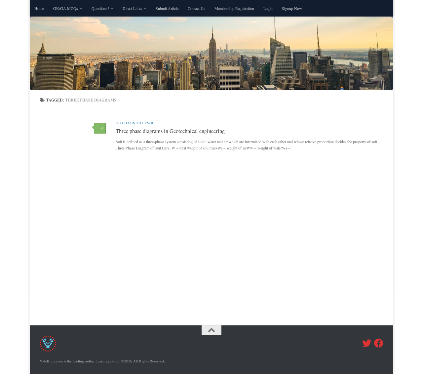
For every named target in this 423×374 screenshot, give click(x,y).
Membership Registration (234, 8)
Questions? (100, 8)
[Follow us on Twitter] (366, 343)
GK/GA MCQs (65, 8)
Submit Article (167, 8)
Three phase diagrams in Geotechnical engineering (170, 131)
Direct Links (132, 8)
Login (268, 8)
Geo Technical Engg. (136, 123)
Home (39, 8)
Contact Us (196, 8)
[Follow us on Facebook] (378, 343)
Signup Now (292, 8)
